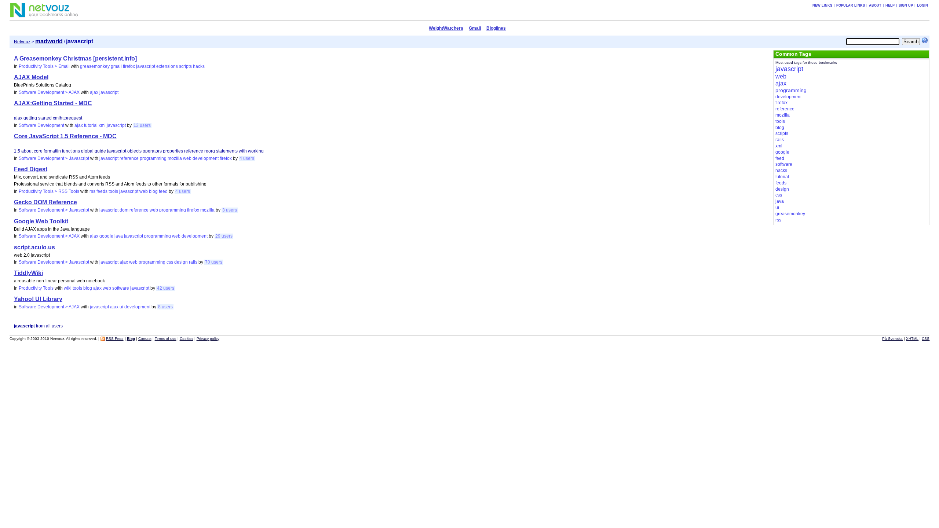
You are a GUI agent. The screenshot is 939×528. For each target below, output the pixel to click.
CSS (925, 339)
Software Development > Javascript (54, 158)
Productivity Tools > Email (44, 66)
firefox (129, 66)
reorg (209, 151)
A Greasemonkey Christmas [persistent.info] (75, 58)
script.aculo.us (34, 247)
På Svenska (892, 339)
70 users (213, 262)
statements (227, 151)
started (45, 118)
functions (71, 151)
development (206, 158)
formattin (52, 151)
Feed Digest (30, 169)
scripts (185, 66)
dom (124, 210)
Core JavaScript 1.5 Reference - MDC (65, 136)
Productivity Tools (36, 288)
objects (134, 151)
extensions (167, 66)
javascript (145, 66)
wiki (68, 288)
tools (113, 191)
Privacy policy (208, 339)
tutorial (91, 125)
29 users (224, 236)
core (38, 151)
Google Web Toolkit (41, 221)
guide (100, 151)
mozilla (175, 158)
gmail (116, 66)
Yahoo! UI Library (38, 299)
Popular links (850, 5)
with (243, 151)
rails (193, 262)
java (118, 236)
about (27, 151)
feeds (101, 191)
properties (173, 151)
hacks (199, 66)
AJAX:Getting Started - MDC (53, 103)
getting (30, 118)
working (256, 151)
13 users (142, 125)
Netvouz (22, 41)
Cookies (186, 339)
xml (102, 125)
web (187, 158)
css (170, 262)
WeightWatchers (446, 28)
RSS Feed (115, 339)
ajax (94, 92)
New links (822, 5)
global (87, 151)
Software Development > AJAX (49, 92)
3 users (229, 210)
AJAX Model (31, 77)
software (120, 288)
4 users (247, 158)
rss (92, 191)
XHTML (912, 339)
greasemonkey (95, 66)
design (181, 262)
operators (152, 151)
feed (163, 191)
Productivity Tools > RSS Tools (49, 191)
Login (922, 5)
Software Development (41, 125)
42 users (165, 288)
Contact (144, 339)
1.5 (17, 151)
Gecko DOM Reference (45, 202)
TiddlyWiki (28, 273)
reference (193, 151)
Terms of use (165, 339)
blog (153, 191)
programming (153, 158)
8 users (165, 306)
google (106, 236)
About (875, 5)
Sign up (906, 5)
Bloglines (496, 28)
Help (890, 5)
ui (121, 306)
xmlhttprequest (67, 118)
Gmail (475, 28)
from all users (38, 326)
